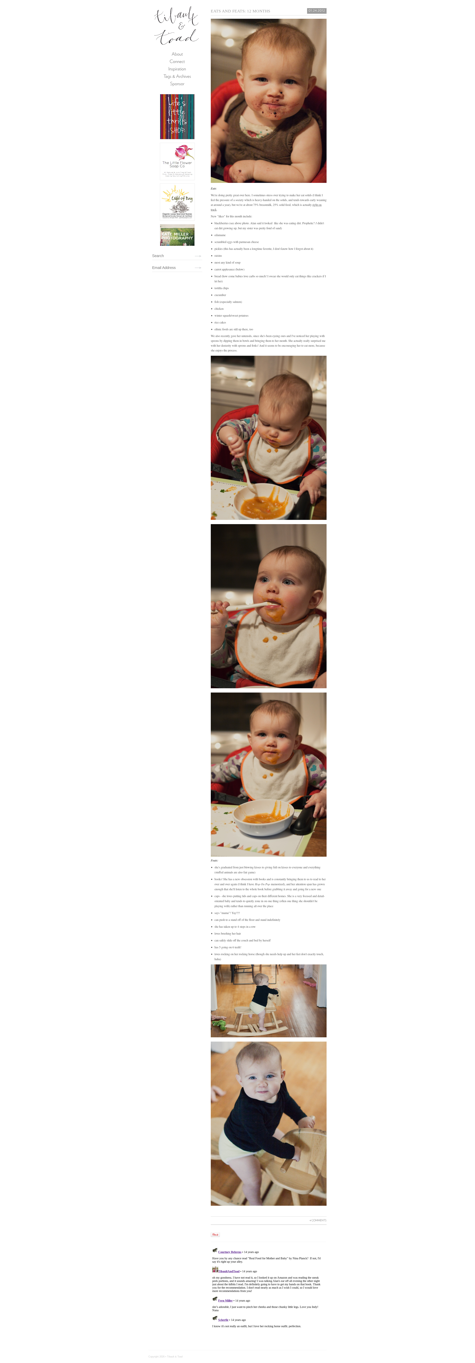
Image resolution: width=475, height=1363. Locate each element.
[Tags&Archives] (177, 76)
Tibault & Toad (177, 25)
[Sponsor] (177, 83)
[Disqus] (268, 1292)
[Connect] (177, 61)
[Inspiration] (177, 68)
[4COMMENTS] (318, 1220)
